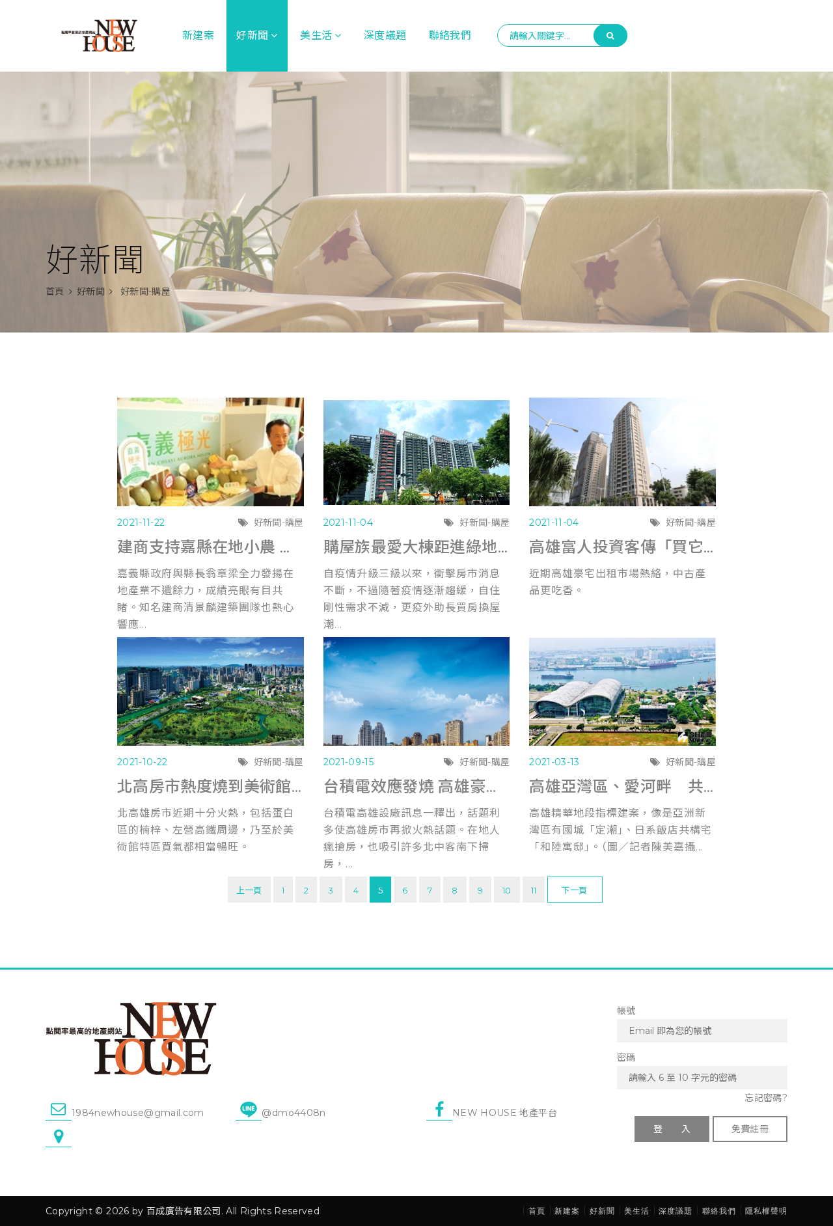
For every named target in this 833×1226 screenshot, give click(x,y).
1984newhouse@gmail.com (138, 1113)
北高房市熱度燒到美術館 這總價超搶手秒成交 (210, 786)
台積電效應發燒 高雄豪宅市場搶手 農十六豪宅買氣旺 (416, 786)
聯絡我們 (450, 35)
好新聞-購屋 (279, 522)
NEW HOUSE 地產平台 (504, 1113)
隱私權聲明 (766, 1211)
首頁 (55, 291)
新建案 (198, 35)
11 (534, 890)
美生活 (316, 35)
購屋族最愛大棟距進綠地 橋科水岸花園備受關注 (416, 547)
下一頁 (574, 890)
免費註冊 (750, 1129)
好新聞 (252, 35)
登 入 (671, 1129)
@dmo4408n (293, 1113)
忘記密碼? (765, 1098)
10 (507, 890)
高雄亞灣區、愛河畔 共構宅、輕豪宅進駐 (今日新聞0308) (622, 786)
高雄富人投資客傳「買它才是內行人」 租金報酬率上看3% (622, 547)
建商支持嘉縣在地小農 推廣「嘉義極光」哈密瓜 (210, 547)
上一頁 (249, 890)
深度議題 (385, 35)
